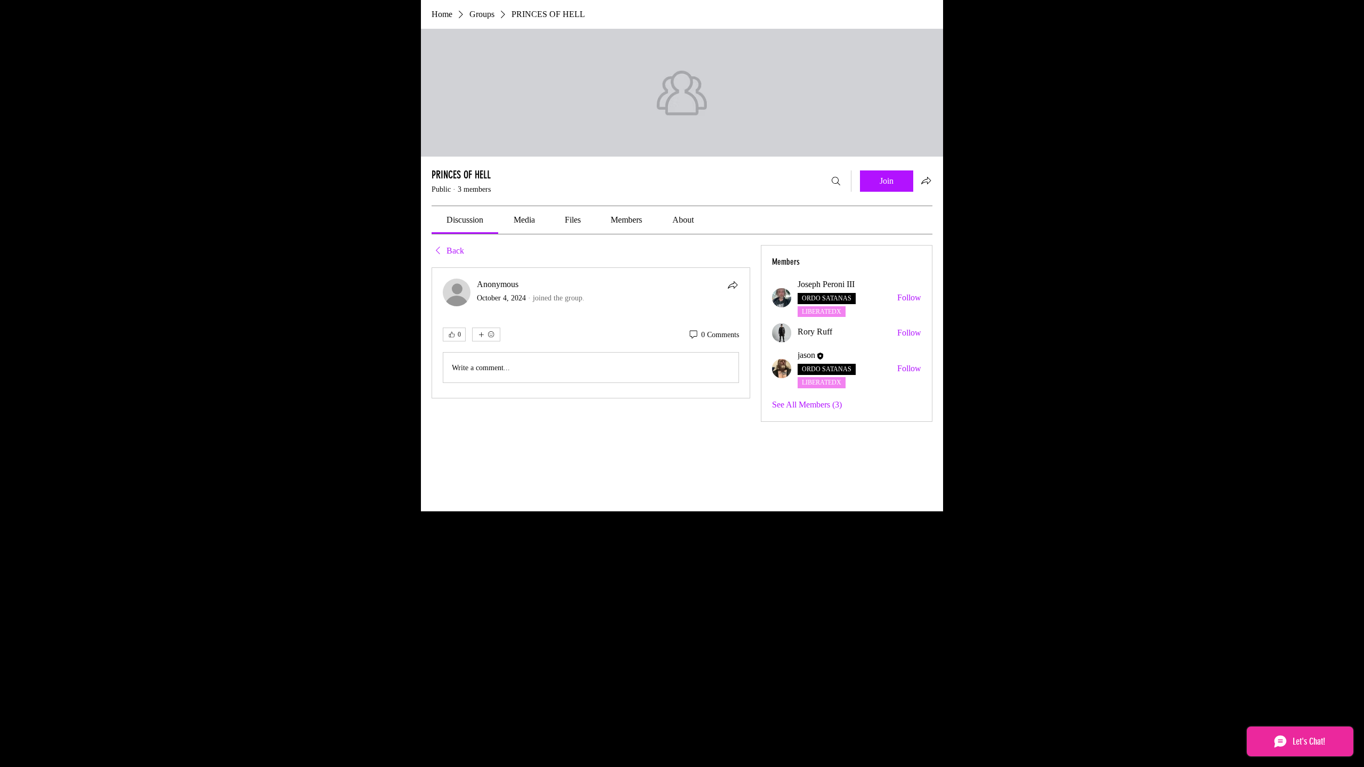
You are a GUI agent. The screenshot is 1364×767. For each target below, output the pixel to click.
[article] (591, 332)
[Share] (732, 285)
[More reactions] (486, 334)
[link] (464, 219)
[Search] (836, 181)
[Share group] (926, 180)
